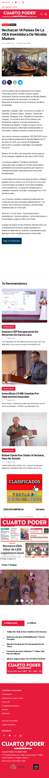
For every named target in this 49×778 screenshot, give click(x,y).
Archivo (5, 710)
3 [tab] (27, 555)
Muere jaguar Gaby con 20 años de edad (26, 659)
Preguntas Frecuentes (10, 706)
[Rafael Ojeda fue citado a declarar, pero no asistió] (24, 429)
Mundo (13, 25)
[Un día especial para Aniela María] (24, 590)
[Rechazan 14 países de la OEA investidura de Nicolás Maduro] (24, 62)
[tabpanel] (24, 538)
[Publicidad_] (24, 487)
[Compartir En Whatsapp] (14, 84)
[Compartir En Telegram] (20, 84)
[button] (24, 547)
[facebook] (12, 2)
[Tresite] (17, 767)
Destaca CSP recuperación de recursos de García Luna (20, 333)
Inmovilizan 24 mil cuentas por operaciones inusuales (20, 395)
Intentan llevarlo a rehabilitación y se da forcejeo (26, 638)
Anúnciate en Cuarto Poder (12, 698)
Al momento (8, 327)
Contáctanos (7, 694)
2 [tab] (22, 555)
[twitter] (19, 2)
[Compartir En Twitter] (9, 84)
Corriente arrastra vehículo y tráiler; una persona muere (25, 652)
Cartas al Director (9, 725)
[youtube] (16, 2)
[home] (19, 14)
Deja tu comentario (11, 241)
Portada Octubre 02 (7, 559)
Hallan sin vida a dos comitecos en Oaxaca (27, 632)
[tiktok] (23, 2)
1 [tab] (17, 555)
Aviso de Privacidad (9, 721)
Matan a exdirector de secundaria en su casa (25, 645)
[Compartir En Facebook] (4, 84)
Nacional (6, 25)
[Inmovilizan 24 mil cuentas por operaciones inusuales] (24, 367)
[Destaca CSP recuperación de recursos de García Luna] (24, 306)
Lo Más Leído (10, 623)
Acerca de (6, 702)
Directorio (6, 713)
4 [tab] (32, 555)
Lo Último (31, 623)
